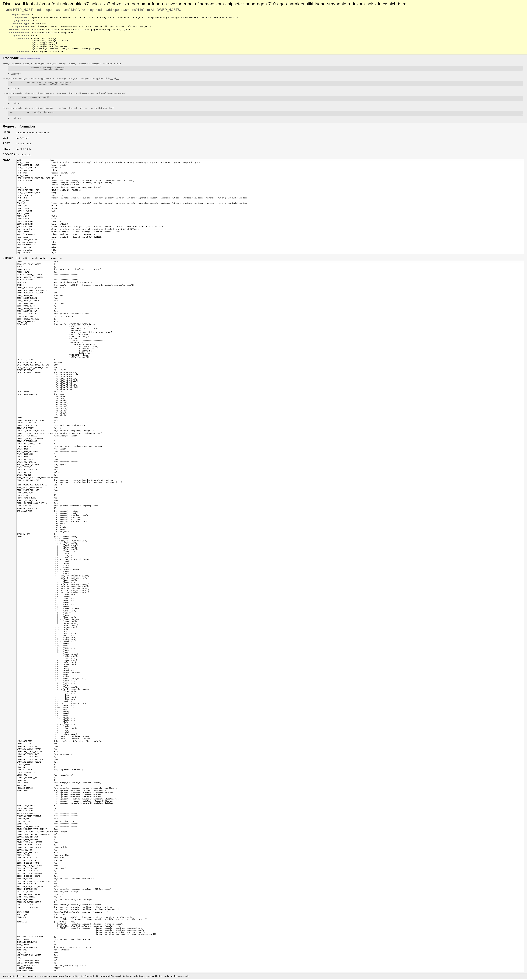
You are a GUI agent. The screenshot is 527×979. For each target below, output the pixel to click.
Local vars (16, 74)
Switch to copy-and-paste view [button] (30, 58)
